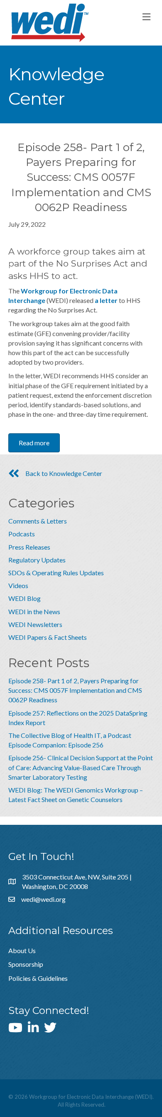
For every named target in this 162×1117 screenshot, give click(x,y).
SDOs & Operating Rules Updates (56, 573)
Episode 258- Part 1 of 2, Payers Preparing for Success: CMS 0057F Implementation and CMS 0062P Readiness (75, 690)
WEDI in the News (34, 611)
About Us (22, 950)
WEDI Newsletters (35, 624)
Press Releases (29, 547)
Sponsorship (25, 964)
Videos (18, 585)
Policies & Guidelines (38, 978)
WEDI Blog (24, 598)
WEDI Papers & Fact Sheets (47, 637)
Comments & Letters (37, 521)
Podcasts (21, 534)
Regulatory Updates (37, 560)
